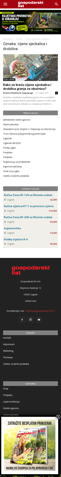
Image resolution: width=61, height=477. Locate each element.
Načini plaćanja (10, 124)
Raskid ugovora (11, 408)
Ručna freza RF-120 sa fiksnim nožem (28, 195)
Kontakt (7, 337)
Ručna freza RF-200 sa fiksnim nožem (28, 217)
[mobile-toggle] (5, 4)
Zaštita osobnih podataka (16, 175)
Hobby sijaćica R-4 (16, 239)
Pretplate (7, 157)
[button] (56, 4)
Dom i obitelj (9, 79)
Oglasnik (7, 138)
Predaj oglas (9, 147)
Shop (5, 388)
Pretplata (7, 152)
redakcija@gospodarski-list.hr (40, 310)
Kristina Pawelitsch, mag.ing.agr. (18, 93)
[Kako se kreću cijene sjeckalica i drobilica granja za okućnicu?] (30, 67)
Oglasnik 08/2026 (12, 143)
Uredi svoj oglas (11, 171)
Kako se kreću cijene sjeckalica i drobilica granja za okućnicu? (27, 87)
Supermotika (12, 228)
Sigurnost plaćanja (12, 166)
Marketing (8, 350)
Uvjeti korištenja (11, 401)
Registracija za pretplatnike (16, 161)
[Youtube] (39, 320)
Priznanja (8, 357)
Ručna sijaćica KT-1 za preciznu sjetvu (29, 206)
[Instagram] (30, 320)
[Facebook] (22, 320)
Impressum (9, 344)
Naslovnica (8, 39)
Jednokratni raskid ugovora (16, 119)
